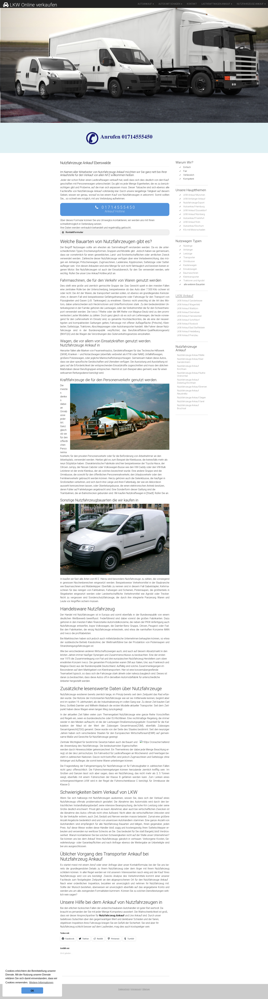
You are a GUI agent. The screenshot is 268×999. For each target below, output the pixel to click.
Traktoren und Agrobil (193, 280)
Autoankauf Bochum (193, 226)
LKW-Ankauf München (194, 195)
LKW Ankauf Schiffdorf (188, 320)
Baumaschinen (190, 273)
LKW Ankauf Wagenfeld (188, 304)
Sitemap (146, 989)
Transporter (189, 257)
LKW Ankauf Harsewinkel (189, 316)
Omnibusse (189, 261)
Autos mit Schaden (170, 4)
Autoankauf (145, 4)
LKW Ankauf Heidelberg (188, 331)
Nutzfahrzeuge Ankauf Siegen (191, 397)
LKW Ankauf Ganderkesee (189, 300)
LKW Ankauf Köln (191, 222)
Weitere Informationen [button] (41, 982)
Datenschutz (124, 989)
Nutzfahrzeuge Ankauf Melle (190, 355)
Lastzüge (187, 253)
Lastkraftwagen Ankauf (216, 4)
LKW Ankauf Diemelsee (188, 312)
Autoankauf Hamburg (194, 206)
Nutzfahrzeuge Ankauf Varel (190, 401)
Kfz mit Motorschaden (194, 230)
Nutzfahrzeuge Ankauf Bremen (192, 386)
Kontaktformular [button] (74, 232)
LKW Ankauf (184, 296)
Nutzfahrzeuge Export (193, 202)
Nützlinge (187, 246)
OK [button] (32, 990)
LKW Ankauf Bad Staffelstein (191, 327)
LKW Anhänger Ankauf (194, 199)
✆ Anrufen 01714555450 (126, 136)
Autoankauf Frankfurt (193, 218)
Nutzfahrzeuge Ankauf (250, 4)
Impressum (136, 989)
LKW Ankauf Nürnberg (194, 214)
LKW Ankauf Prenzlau (187, 335)
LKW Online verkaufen (33, 5)
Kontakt (192, 4)
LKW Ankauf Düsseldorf (195, 210)
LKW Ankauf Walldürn (187, 308)
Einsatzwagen (190, 269)
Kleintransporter (191, 277)
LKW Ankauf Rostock (187, 323)
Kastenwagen (190, 265)
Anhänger (188, 249)
